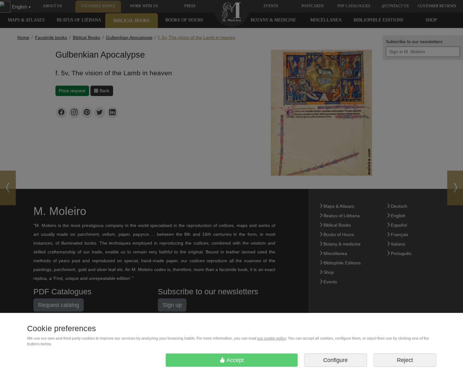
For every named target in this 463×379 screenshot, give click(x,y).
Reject (405, 360)
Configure (335, 360)
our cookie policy (271, 338)
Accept (234, 360)
